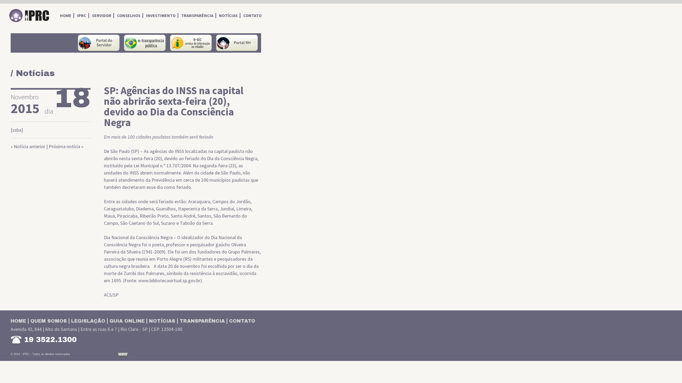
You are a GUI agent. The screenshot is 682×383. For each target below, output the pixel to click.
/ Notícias (33, 73)
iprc (81, 15)
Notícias (162, 321)
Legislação (88, 321)
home (65, 15)
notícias (228, 15)
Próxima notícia (64, 146)
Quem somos (48, 321)
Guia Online (127, 321)
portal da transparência (145, 43)
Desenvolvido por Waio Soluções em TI (123, 354)
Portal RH (237, 43)
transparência (197, 15)
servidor (101, 15)
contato (252, 15)
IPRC (29, 15)
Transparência (202, 321)
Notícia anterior (29, 146)
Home (18, 321)
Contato (242, 321)
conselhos (128, 15)
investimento (161, 15)
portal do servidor (99, 43)
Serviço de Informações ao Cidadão (191, 43)
